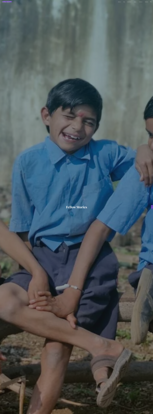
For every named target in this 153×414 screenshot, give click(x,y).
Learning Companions (6, 1)
